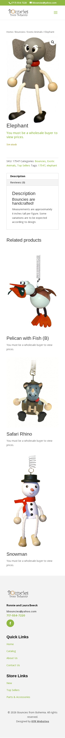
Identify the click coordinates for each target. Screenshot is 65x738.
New (9, 683)
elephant (52, 165)
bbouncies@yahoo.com (21, 611)
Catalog (11, 651)
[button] (52, 42)
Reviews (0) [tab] (17, 182)
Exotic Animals (35, 31)
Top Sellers (23, 165)
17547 (41, 165)
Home (9, 31)
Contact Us (13, 665)
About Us (12, 658)
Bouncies (20, 31)
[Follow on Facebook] (10, 623)
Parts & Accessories (18, 697)
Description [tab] (17, 176)
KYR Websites (40, 721)
